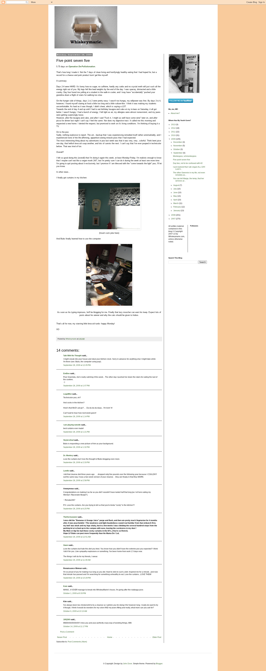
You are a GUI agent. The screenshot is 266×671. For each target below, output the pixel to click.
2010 (173, 135)
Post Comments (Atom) (77, 642)
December (178, 142)
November (178, 146)
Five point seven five (181, 160)
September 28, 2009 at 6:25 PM (76, 509)
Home (109, 637)
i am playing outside (72, 425)
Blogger (159, 664)
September (178, 153)
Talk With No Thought (72, 356)
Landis (66, 471)
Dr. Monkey (68, 455)
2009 (173, 139)
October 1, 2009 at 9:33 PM (74, 593)
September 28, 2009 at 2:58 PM (76, 480)
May (175, 196)
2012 (173, 128)
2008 (173, 215)
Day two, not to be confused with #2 (188, 163)
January (177, 210)
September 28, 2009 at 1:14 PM (76, 416)
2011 (173, 132)
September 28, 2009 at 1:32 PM (76, 447)
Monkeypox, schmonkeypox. (185, 156)
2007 (173, 219)
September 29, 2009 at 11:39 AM (77, 560)
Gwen (65, 545)
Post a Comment (67, 632)
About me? (175, 113)
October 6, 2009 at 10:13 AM (75, 611)
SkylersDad (68, 440)
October (176, 149)
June (175, 192)
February (177, 207)
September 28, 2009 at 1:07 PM (76, 386)
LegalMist (67, 394)
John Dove (127, 664)
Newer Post (62, 637)
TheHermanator (70, 517)
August (176, 185)
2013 (173, 124)
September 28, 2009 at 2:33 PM (76, 462)
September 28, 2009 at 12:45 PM (77, 365)
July (175, 189)
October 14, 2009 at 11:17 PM (75, 626)
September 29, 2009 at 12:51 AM (77, 537)
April (175, 200)
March (176, 203)
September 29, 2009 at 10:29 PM (77, 578)
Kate (65, 586)
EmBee (66, 373)
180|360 (66, 619)
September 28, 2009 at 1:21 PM (76, 432)
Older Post (156, 637)
